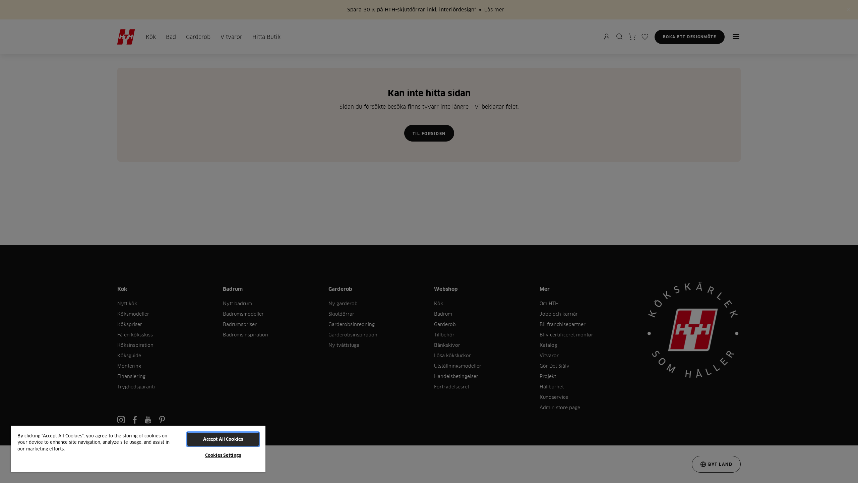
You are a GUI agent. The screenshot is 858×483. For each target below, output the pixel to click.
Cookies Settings (223, 455)
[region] (138, 448)
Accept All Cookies (223, 439)
